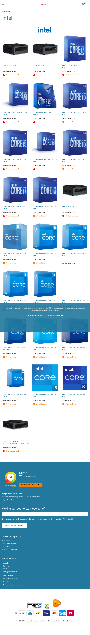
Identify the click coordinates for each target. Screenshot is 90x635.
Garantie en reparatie (9, 582)
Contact (6, 566)
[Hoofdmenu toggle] (3, 4)
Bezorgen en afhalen (10, 572)
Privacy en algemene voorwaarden (13, 585)
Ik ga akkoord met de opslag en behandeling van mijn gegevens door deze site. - (39, 519)
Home (4, 11)
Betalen (5, 569)
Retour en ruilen (8, 576)
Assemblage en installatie (11, 579)
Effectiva (44, 621)
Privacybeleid (68, 519)
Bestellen (6, 563)
